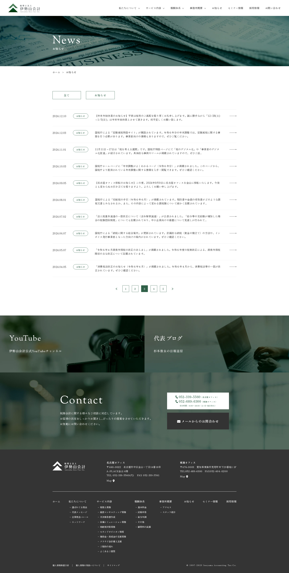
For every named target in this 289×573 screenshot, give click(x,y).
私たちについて (128, 8)
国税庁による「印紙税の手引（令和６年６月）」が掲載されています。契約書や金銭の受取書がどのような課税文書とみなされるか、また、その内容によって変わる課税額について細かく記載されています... (158, 201)
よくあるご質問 (107, 551)
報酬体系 (175, 8)
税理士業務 (105, 507)
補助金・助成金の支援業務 (113, 536)
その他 (141, 522)
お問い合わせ (273, 8)
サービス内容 (153, 8)
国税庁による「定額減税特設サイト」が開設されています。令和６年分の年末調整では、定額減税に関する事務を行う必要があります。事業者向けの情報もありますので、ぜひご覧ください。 (157, 134)
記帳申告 (142, 512)
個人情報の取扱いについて (88, 565)
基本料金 (142, 507)
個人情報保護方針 (61, 565)
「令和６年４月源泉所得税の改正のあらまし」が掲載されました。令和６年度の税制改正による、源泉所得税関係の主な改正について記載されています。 (157, 251)
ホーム (56, 72)
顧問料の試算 (144, 526)
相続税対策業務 (107, 526)
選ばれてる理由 (79, 507)
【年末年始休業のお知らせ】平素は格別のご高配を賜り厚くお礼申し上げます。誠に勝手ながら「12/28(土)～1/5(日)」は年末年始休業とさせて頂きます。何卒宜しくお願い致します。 (157, 117)
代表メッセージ (79, 512)
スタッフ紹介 (169, 512)
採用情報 (254, 8)
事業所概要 (165, 501)
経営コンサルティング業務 (113, 512)
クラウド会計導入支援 (111, 541)
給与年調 (142, 517)
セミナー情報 (235, 8)
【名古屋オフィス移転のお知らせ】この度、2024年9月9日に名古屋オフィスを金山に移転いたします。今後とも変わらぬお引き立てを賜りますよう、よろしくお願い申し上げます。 (157, 184)
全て (67, 95)
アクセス (167, 507)
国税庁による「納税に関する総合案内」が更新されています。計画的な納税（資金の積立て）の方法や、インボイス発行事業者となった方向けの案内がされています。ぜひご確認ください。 (157, 235)
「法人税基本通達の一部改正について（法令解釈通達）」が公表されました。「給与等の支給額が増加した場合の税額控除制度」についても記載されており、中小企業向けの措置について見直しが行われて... (157, 218)
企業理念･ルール (80, 517)
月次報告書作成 (107, 517)
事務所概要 (196, 8)
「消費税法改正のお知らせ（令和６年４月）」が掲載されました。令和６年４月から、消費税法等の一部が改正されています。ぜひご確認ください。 (158, 268)
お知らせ (217, 8)
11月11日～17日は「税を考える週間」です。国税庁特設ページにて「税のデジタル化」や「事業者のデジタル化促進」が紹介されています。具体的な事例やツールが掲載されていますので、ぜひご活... (157, 151)
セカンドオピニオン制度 (112, 531)
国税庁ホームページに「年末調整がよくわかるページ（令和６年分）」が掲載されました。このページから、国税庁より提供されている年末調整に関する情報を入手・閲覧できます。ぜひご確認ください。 (157, 168)
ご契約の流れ (106, 546)
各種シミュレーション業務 (113, 522)
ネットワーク (78, 522)
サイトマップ (113, 565)
